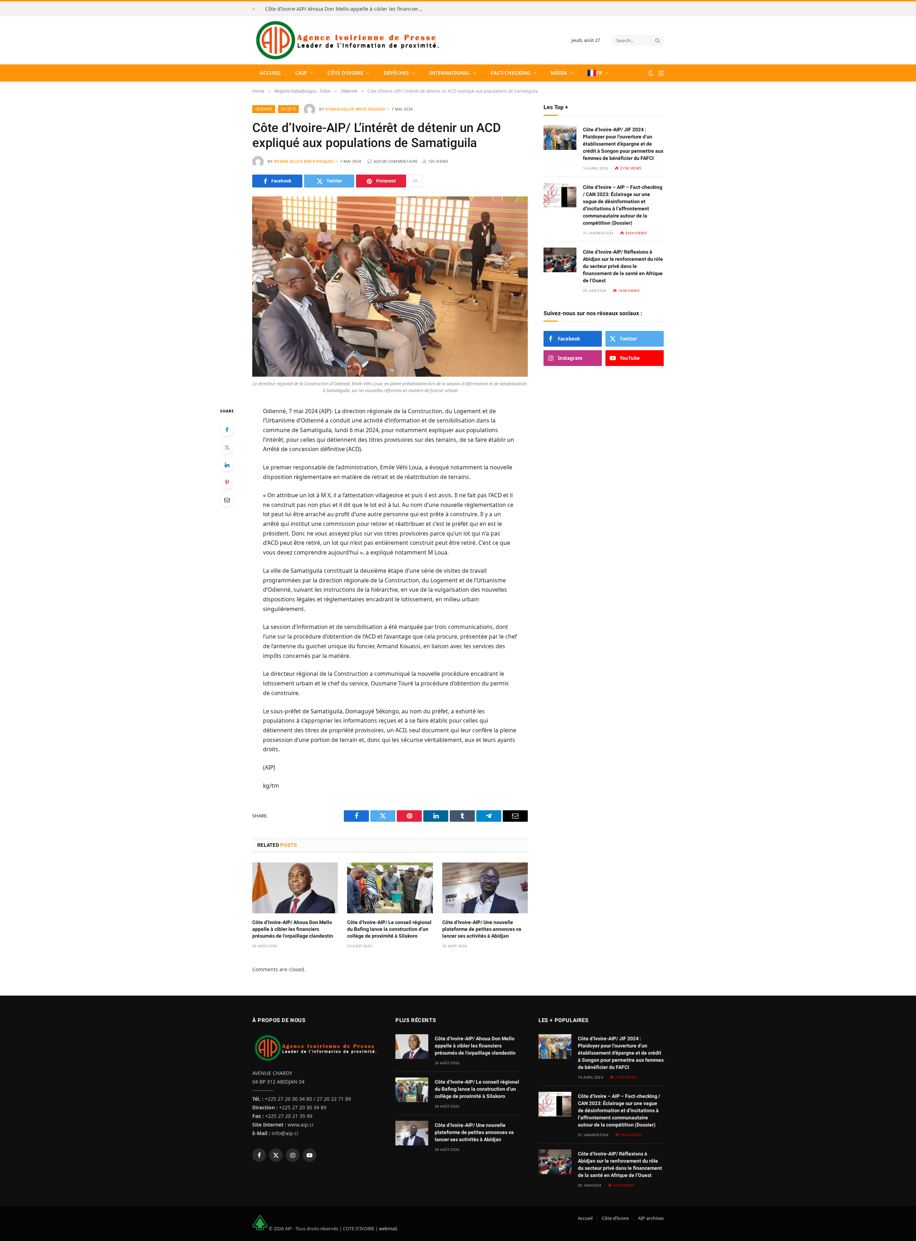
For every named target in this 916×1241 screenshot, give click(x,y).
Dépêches (396, 72)
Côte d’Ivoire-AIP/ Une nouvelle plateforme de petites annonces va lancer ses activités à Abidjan (481, 929)
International (449, 72)
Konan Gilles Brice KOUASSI (355, 109)
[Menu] (661, 73)
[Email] (227, 500)
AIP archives (651, 1218)
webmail (388, 1228)
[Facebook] (227, 429)
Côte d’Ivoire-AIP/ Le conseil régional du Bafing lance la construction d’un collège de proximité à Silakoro (389, 929)
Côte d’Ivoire (345, 72)
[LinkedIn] (227, 465)
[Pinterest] (227, 482)
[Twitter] (227, 447)
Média (559, 72)
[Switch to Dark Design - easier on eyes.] (651, 73)
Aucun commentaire (396, 161)
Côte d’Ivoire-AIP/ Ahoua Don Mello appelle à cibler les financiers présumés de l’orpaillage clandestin (345, 9)
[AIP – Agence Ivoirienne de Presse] (346, 40)
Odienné (263, 109)
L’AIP (301, 72)
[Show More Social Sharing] (415, 181)
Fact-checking (510, 72)
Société (288, 109)
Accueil (270, 72)
